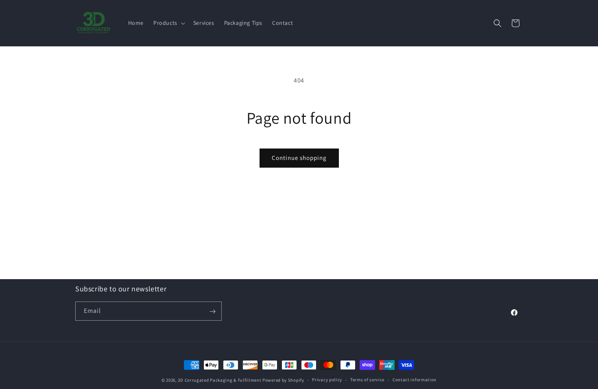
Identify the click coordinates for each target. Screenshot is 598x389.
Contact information (414, 379)
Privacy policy (327, 379)
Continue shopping (299, 158)
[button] (168, 22)
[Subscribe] (212, 311)
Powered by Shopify (283, 380)
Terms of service (367, 379)
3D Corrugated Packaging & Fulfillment (219, 380)
